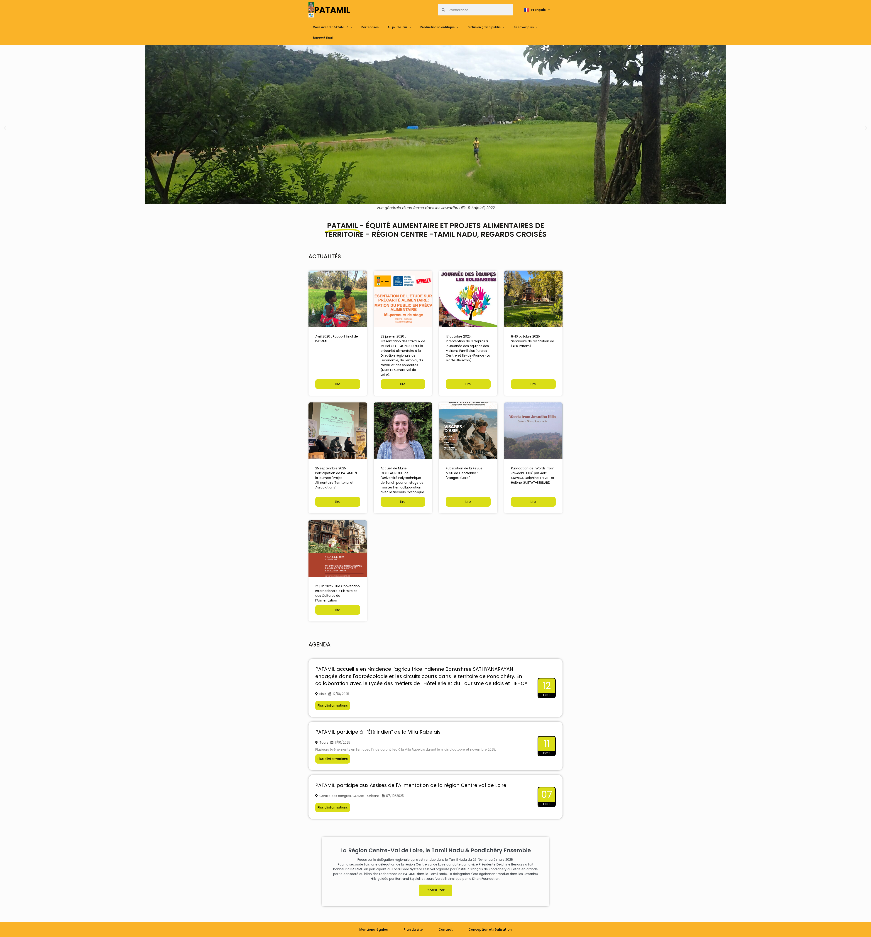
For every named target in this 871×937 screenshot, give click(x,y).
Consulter (435, 890)
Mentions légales (373, 929)
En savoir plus (524, 27)
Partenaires (370, 27)
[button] (5, 128)
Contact (445, 929)
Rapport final (323, 37)
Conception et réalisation (490, 929)
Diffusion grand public (484, 27)
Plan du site (413, 929)
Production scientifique (437, 27)
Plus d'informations (333, 705)
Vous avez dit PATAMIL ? (330, 27)
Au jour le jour (397, 27)
